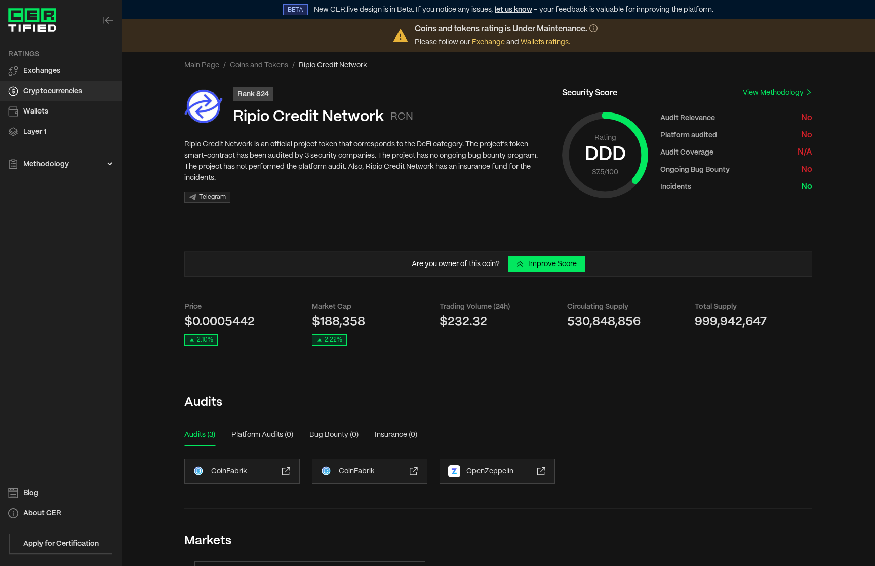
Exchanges (41, 70)
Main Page (201, 65)
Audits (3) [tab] (199, 434)
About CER (42, 513)
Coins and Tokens (259, 65)
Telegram (212, 197)
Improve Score (552, 264)
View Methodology (774, 92)
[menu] (61, 109)
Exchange (488, 42)
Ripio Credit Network (308, 116)
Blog (30, 493)
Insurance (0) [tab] (396, 434)
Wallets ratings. (545, 42)
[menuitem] (61, 71)
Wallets (35, 111)
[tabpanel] (498, 471)
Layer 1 (34, 131)
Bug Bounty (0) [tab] (334, 434)
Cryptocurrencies (52, 91)
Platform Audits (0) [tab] (262, 434)
